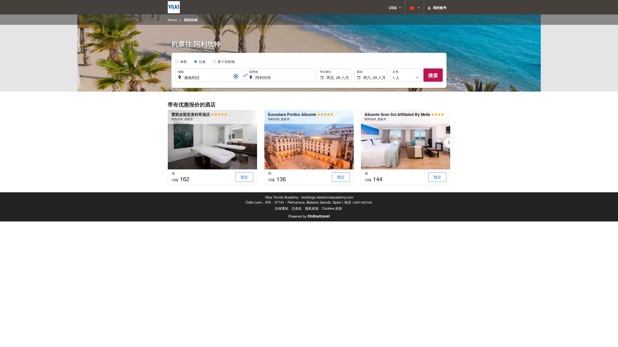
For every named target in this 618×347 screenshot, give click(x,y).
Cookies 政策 (332, 208)
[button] (395, 7)
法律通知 (281, 208)
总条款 (297, 208)
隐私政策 (312, 208)
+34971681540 (362, 202)
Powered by (309, 216)
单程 (183, 61)
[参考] (236, 76)
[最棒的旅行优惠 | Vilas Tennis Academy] (174, 7)
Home (172, 19)
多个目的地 (226, 61)
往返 (202, 61)
